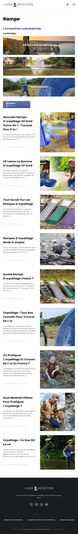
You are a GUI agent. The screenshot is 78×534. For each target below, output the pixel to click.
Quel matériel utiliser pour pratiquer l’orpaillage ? (18, 402)
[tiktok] (42, 504)
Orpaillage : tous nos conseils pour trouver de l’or (19, 317)
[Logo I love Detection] (18, 3)
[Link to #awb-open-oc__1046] (74, 4)
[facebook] (16, 102)
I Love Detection (27, 529)
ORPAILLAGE (39, 87)
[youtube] (47, 504)
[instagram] (36, 504)
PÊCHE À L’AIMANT (39, 66)
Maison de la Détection (42, 529)
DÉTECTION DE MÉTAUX (39, 45)
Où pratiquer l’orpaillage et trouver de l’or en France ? (19, 359)
